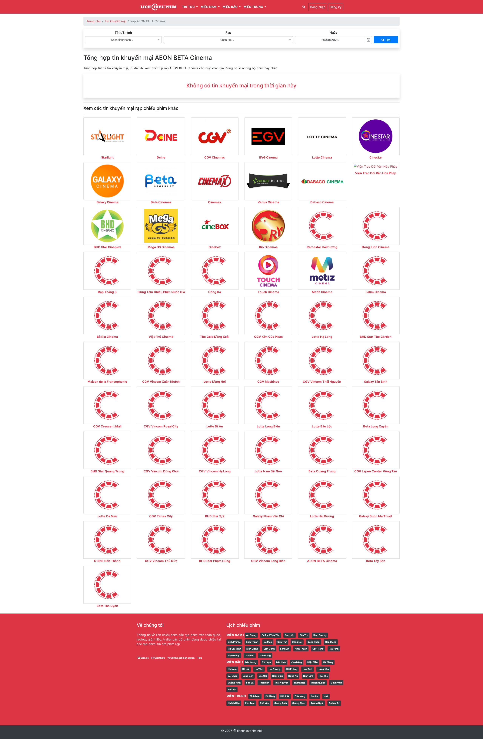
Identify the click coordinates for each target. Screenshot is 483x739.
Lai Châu (232, 675)
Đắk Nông (300, 696)
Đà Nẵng (270, 696)
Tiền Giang (234, 655)
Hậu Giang (330, 641)
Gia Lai (314, 696)
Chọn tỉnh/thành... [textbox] (122, 39)
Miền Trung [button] (254, 7)
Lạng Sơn (248, 675)
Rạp (228, 32)
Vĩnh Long (265, 655)
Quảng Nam (298, 703)
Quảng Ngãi (317, 703)
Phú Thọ (323, 675)
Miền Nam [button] (209, 7)
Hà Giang (328, 662)
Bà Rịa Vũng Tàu (270, 635)
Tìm (387, 40)
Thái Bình (264, 682)
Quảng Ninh (234, 682)
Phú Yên (264, 703)
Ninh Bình (308, 675)
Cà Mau (268, 641)
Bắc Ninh (281, 662)
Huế (326, 696)
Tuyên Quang (318, 682)
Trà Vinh (249, 655)
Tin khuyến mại (115, 21)
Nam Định (277, 675)
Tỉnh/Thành (123, 32)
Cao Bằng (296, 662)
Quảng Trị (334, 703)
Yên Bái (232, 689)
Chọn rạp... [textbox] (227, 39)
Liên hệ (144, 657)
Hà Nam (232, 669)
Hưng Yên (323, 669)
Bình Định (255, 696)
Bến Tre (304, 635)
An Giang (251, 635)
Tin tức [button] (188, 7)
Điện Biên (312, 662)
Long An (284, 648)
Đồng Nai (297, 641)
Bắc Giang (250, 662)
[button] (303, 7)
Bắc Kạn (266, 662)
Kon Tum (250, 703)
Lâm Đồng (269, 648)
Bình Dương (319, 635)
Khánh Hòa (234, 703)
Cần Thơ (282, 641)
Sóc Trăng (318, 648)
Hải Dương (275, 669)
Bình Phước (234, 641)
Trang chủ (93, 21)
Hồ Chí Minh (234, 648)
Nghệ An (293, 675)
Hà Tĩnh (259, 669)
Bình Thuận (252, 641)
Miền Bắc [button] (230, 7)
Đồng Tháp (314, 641)
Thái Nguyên (281, 682)
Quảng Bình (280, 703)
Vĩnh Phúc (336, 682)
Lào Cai (263, 675)
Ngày (333, 32)
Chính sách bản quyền (182, 657)
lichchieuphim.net (249, 731)
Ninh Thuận (301, 648)
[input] (330, 39)
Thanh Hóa (299, 682)
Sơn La (250, 682)
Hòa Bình (307, 669)
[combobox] (123, 39)
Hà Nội (245, 669)
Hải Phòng (291, 669)
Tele (199, 657)
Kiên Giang (252, 648)
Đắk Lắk (284, 696)
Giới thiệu (159, 657)
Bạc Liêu (289, 635)
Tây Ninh (333, 648)
